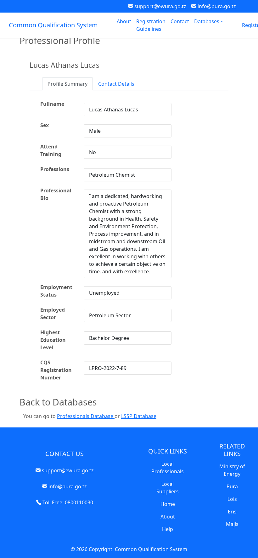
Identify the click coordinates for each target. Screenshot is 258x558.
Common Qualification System (53, 25)
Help (167, 529)
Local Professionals (167, 467)
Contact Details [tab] (116, 83)
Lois (232, 499)
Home (167, 504)
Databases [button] (207, 21)
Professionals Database (86, 416)
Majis (232, 524)
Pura (232, 486)
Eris (232, 511)
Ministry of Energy (232, 470)
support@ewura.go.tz (159, 6)
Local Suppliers (167, 487)
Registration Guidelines (150, 25)
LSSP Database (138, 416)
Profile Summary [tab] (67, 83)
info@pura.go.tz (216, 6)
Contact (180, 21)
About (124, 21)
